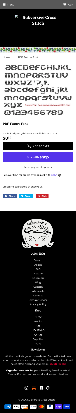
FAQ (38, 269)
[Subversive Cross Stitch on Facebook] (41, 388)
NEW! (38, 316)
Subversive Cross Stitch (41, 399)
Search (38, 260)
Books (38, 321)
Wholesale (38, 291)
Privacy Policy (38, 304)
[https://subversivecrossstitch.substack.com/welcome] (34, 390)
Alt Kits (38, 334)
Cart (70, 4)
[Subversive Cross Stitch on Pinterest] (48, 388)
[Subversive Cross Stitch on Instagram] (26, 388)
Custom (38, 286)
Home (6, 57)
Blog (38, 282)
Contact (38, 295)
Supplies (38, 339)
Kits (38, 325)
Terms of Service (38, 299)
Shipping (8, 186)
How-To (38, 273)
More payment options (38, 167)
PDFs (38, 343)
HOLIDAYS (38, 330)
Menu (10, 4)
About (38, 264)
